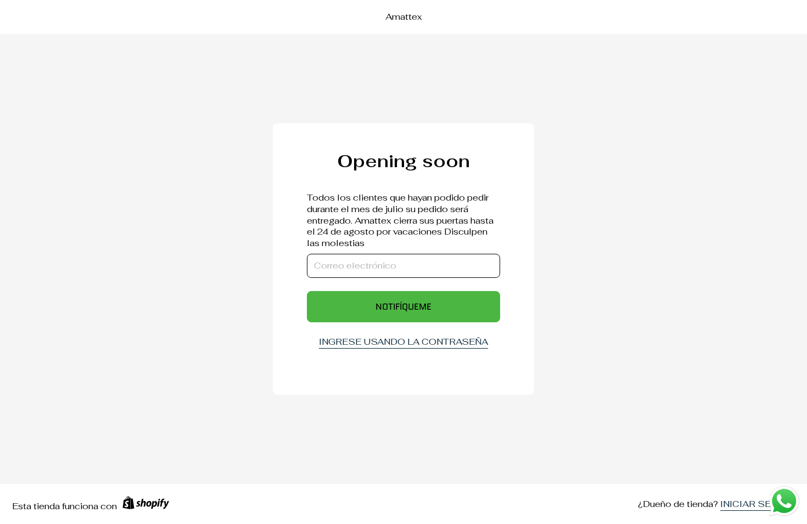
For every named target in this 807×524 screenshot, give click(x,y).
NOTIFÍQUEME (403, 306)
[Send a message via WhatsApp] (784, 501)
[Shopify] (145, 506)
